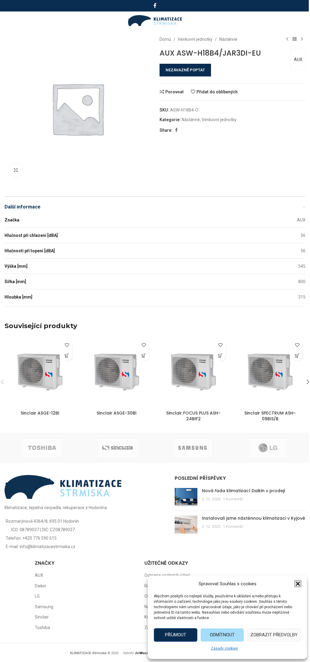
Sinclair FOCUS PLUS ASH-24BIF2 (193, 416)
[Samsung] (192, 448)
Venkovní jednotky (195, 39)
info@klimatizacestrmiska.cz (47, 546)
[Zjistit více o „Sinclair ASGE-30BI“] (143, 355)
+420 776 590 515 (39, 538)
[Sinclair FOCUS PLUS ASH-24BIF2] (193, 372)
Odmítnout (222, 635)
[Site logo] (155, 20)
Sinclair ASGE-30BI (117, 413)
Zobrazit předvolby (274, 635)
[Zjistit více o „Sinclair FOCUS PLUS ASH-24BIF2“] (220, 355)
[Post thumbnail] (186, 497)
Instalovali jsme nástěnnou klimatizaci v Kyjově (253, 518)
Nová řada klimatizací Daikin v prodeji (243, 491)
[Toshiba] (42, 448)
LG (37, 596)
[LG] (268, 448)
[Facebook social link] (155, 5)
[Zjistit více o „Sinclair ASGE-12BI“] (67, 355)
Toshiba (42, 627)
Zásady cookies (224, 648)
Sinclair (42, 617)
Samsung (44, 606)
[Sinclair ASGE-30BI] (116, 372)
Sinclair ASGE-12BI (40, 413)
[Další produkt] (301, 39)
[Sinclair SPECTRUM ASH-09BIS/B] (270, 372)
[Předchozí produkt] (287, 39)
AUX (298, 59)
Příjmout (175, 635)
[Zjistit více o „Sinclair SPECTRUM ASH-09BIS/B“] (297, 355)
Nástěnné (228, 39)
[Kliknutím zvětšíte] (16, 170)
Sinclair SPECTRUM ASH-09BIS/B (270, 416)
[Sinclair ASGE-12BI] (40, 372)
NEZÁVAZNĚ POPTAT (185, 70)
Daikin (40, 585)
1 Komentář (233, 499)
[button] (298, 584)
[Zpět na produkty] (294, 39)
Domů (165, 39)
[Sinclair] (117, 448)
